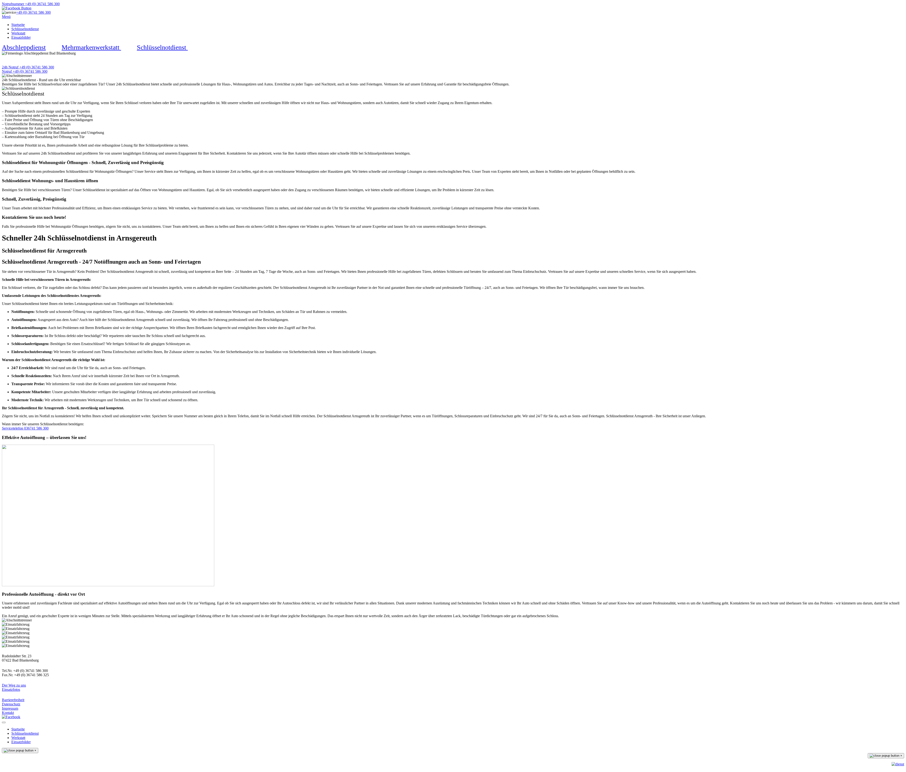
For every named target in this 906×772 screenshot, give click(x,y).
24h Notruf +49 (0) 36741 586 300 (28, 67)
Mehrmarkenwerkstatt (91, 47)
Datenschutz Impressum (11, 706)
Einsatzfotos (11, 690)
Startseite (18, 25)
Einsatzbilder (21, 37)
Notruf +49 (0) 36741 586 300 (24, 71)
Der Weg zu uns (14, 685)
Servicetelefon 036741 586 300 (25, 428)
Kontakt (8, 713)
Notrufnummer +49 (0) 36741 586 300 (31, 4)
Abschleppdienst (24, 47)
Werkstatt (18, 33)
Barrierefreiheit (13, 700)
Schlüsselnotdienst (25, 29)
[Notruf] (898, 764)
